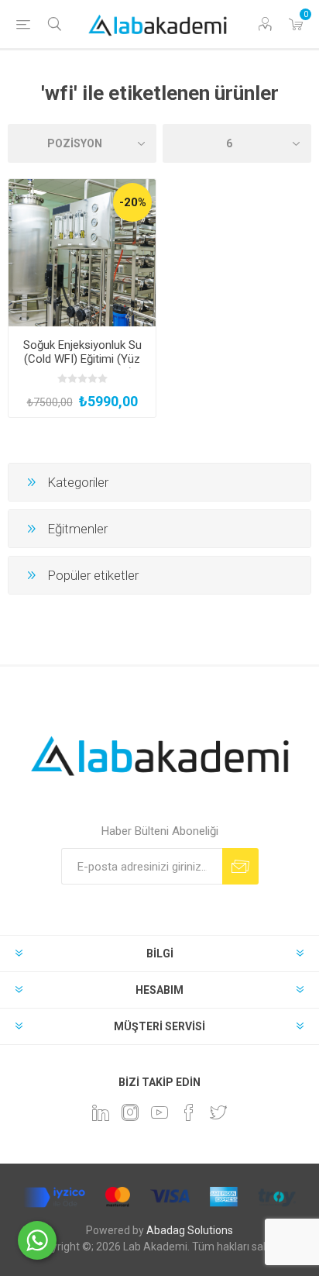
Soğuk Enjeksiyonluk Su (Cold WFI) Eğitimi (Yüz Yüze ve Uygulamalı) (82, 359)
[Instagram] (130, 1112)
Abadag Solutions (189, 1230)
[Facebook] (189, 1112)
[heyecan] (218, 1112)
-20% (132, 202)
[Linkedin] (100, 1112)
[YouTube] (159, 1112)
